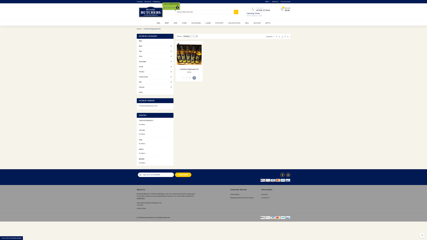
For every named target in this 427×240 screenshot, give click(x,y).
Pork (140, 56)
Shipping (156, 2)
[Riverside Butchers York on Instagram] (288, 175)
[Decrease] (183, 78)
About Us (148, 2)
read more (141, 198)
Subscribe (183, 175)
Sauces (141, 87)
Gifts (141, 92)
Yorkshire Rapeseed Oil (189, 69)
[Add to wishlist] (178, 44)
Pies (140, 51)
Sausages (142, 61)
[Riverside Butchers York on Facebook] (282, 175)
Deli (140, 82)
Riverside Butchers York (149, 106)
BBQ (140, 41)
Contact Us (265, 198)
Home (139, 29)
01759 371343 (263, 10)
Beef (140, 46)
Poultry (141, 72)
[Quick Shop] (189, 55)
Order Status (234, 194)
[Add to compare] (178, 47)
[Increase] (189, 78)
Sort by (179, 36)
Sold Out (194, 78)
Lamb (141, 67)
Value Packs (143, 77)
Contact (140, 2)
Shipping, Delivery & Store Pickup (242, 198)
